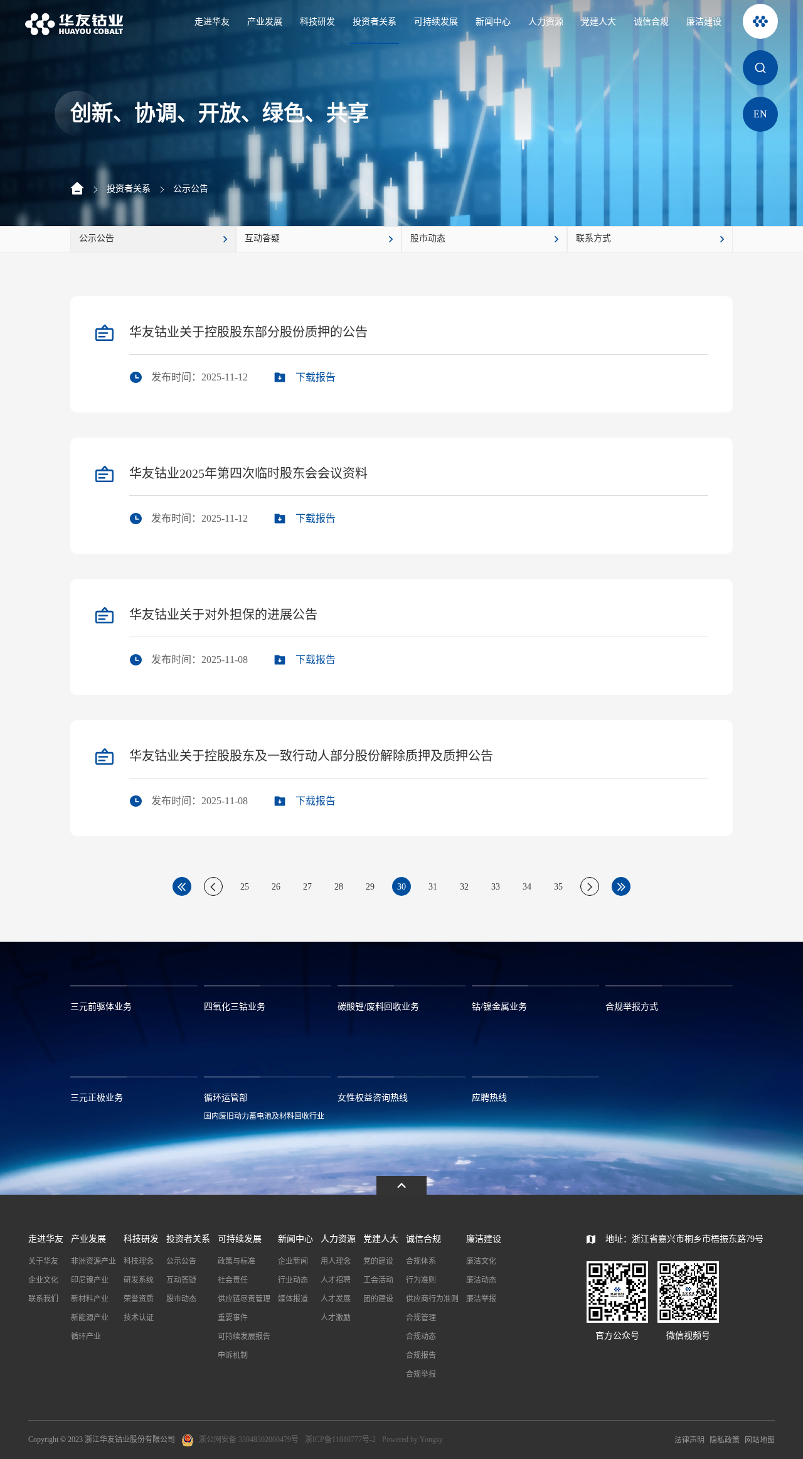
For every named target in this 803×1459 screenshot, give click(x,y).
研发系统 (139, 1280)
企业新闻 (293, 1261)
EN (760, 114)
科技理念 (139, 1261)
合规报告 (421, 1355)
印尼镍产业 (90, 1280)
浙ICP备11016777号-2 (340, 1439)
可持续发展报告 (244, 1336)
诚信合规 (651, 21)
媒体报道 (293, 1299)
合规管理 (421, 1317)
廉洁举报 (481, 1299)
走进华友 (212, 21)
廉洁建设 (703, 21)
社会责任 (233, 1280)
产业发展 (264, 21)
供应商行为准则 (432, 1299)
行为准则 (421, 1280)
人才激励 (336, 1317)
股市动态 (181, 1299)
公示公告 (190, 188)
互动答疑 (181, 1280)
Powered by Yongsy (412, 1439)
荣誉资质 (139, 1299)
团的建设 (378, 1299)
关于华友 (43, 1261)
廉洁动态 (481, 1280)
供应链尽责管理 (244, 1299)
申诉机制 (233, 1355)
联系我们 (43, 1299)
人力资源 (545, 21)
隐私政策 (725, 1440)
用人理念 (336, 1261)
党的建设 (378, 1261)
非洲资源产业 (93, 1261)
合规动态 (421, 1336)
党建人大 (598, 21)
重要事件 (233, 1317)
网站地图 (760, 1440)
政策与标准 (236, 1261)
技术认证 (139, 1317)
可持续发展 (436, 21)
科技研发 (317, 21)
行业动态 (293, 1280)
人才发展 (336, 1299)
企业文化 (43, 1280)
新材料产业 (90, 1299)
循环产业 (86, 1336)
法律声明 (689, 1440)
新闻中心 (493, 21)
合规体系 (421, 1261)
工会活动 (378, 1280)
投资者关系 (374, 21)
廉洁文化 (481, 1261)
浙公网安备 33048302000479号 (249, 1439)
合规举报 (421, 1374)
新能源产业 (90, 1317)
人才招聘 (336, 1280)
